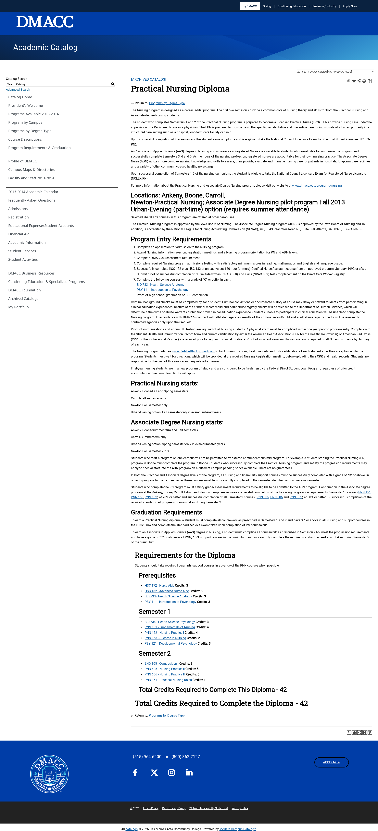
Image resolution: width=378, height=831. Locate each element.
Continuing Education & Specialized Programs (46, 281)
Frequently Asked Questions (31, 200)
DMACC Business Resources (31, 273)
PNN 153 (137, 497)
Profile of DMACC (22, 161)
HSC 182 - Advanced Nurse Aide (167, 591)
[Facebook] (138, 774)
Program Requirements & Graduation (39, 147)
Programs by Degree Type (29, 130)
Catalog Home (20, 97)
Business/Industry (324, 6)
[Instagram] (173, 774)
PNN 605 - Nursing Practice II (165, 669)
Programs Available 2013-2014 (33, 113)
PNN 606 (276, 497)
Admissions (18, 208)
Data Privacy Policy (174, 808)
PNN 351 (296, 497)
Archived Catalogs (23, 298)
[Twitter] (155, 773)
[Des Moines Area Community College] (44, 23)
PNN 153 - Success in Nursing (165, 638)
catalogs (132, 829)
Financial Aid (19, 234)
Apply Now (350, 6)
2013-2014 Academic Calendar (33, 191)
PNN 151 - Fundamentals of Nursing (170, 627)
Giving (267, 6)
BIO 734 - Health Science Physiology (170, 622)
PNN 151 (364, 492)
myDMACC (250, 6)
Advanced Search (18, 89)
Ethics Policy (150, 808)
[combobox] (335, 71)
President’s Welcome (25, 105)
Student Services (22, 251)
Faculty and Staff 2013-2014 (31, 178)
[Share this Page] (359, 81)
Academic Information (27, 242)
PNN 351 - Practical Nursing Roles (168, 680)
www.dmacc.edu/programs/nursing (317, 185)
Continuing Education (292, 6)
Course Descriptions (25, 139)
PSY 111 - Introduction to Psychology (162, 290)
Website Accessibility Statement (208, 808)
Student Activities (23, 259)
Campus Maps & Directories (31, 169)
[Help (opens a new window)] (369, 81)
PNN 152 (151, 497)
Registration (18, 217)
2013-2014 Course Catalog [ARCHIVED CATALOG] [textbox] (324, 71)
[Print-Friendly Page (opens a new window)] (364, 81)
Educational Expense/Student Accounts (41, 225)
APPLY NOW (331, 762)
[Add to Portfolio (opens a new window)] (354, 81)
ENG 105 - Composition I (162, 663)
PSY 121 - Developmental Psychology (171, 643)
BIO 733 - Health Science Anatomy (160, 285)
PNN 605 (263, 497)
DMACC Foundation (24, 290)
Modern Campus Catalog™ (238, 829)
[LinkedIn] (191, 774)
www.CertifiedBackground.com (193, 351)
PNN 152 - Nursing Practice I (164, 633)
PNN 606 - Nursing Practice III (165, 674)
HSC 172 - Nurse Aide (159, 585)
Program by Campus (25, 122)
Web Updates (240, 808)
